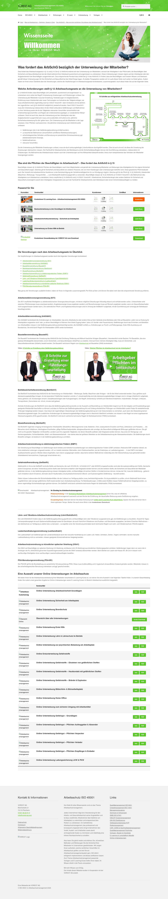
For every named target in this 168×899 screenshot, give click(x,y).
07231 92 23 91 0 (24, 813)
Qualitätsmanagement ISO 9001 (121, 805)
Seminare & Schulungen (118, 813)
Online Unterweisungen (118, 838)
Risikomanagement (116, 825)
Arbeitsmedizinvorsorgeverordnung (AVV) (37, 261)
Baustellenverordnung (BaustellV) (34, 266)
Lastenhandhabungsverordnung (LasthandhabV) (39, 281)
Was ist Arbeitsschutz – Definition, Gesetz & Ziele (40, 22)
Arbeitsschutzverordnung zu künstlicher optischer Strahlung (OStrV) (46, 283)
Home (20, 15)
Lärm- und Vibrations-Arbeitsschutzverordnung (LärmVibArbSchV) (45, 278)
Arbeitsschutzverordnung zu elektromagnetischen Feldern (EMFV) (45, 273)
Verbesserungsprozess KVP (119, 823)
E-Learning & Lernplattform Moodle (122, 835)
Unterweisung (83, 15)
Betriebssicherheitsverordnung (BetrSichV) (37, 268)
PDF (142, 592)
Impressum (21, 825)
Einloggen (109, 6)
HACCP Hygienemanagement (120, 818)
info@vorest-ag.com (25, 815)
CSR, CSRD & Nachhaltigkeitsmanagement (125, 828)
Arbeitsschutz (43, 15)
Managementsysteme (117, 810)
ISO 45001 (29, 15)
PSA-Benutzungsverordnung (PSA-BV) (36, 286)
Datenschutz (22, 822)
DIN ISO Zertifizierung (117, 820)
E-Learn (70, 15)
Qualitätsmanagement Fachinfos (121, 830)
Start (21, 22)
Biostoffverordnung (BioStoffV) (33, 271)
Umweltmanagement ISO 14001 (121, 808)
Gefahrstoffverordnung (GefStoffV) (34, 276)
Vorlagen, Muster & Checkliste (120, 833)
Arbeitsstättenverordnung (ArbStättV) (35, 263)
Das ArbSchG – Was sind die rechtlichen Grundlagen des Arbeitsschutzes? (79, 22)
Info (136, 592)
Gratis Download (139, 619)
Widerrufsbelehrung (25, 830)
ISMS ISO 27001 (115, 815)
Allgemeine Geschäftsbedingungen (30, 827)
